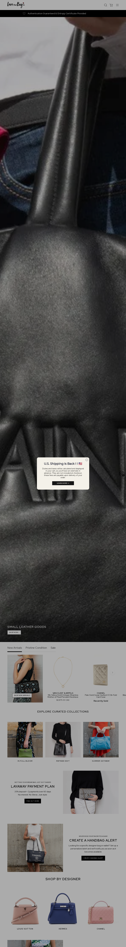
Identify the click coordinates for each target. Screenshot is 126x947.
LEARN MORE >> (63, 483)
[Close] (86, 459)
